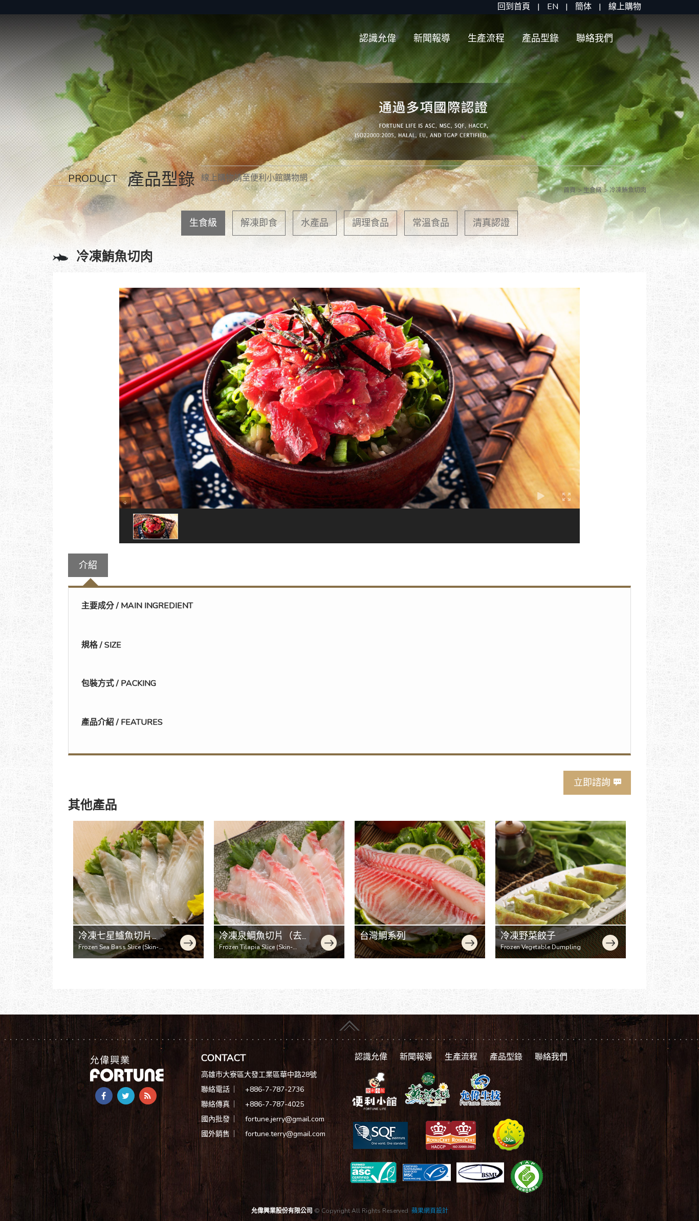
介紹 (88, 565)
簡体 (583, 6)
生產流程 (486, 38)
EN (552, 6)
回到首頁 (513, 6)
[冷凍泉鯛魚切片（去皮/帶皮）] (279, 889)
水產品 (315, 223)
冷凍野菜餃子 (528, 936)
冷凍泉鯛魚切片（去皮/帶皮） (260, 941)
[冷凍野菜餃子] (560, 889)
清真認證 (491, 223)
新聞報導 (431, 38)
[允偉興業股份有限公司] (127, 1067)
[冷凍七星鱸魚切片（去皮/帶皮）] (138, 889)
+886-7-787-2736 (274, 1089)
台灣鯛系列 (383, 936)
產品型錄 (540, 38)
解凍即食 (259, 223)
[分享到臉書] (104, 1095)
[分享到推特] (126, 1095)
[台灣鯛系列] (420, 889)
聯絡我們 (594, 38)
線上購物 (624, 6)
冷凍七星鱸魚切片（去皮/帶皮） (115, 941)
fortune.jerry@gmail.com (284, 1119)
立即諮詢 (592, 782)
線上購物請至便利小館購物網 (254, 177)
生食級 (203, 223)
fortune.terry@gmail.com (285, 1134)
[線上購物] (374, 1090)
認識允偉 (377, 38)
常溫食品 (430, 223)
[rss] (148, 1095)
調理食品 (370, 223)
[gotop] (349, 1024)
